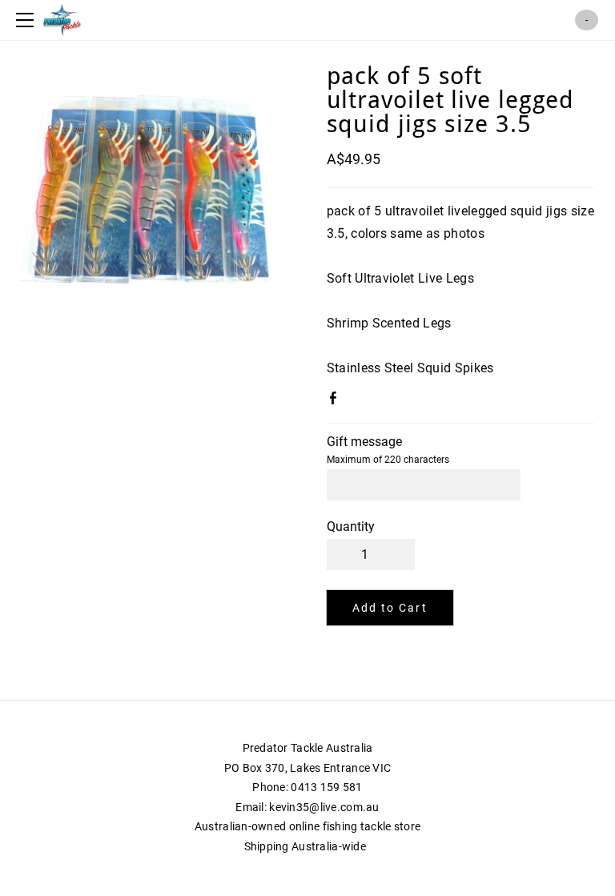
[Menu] (28, 20)
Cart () (586, 20)
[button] (390, 607)
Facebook (336, 401)
